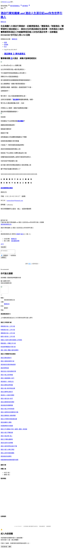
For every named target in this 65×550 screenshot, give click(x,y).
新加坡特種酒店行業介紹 (8, 346)
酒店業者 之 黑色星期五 (14, 54)
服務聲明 (48, 526)
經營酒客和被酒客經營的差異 (9, 459)
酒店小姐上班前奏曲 (7, 374)
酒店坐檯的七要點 (6, 422)
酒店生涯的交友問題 (7, 442)
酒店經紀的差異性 (6, 456)
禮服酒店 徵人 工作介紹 (8, 333)
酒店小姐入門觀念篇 (7, 432)
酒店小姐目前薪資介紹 (7, 361)
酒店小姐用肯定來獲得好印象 (9, 412)
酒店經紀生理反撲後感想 (8, 364)
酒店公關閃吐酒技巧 (7, 391)
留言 (22, 234)
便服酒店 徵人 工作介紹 (8, 326)
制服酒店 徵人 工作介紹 (8, 329)
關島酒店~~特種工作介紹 (8, 343)
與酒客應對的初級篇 (7, 425)
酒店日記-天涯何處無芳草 (8, 371)
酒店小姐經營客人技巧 (7, 378)
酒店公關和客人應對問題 (8, 415)
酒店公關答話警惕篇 (7, 385)
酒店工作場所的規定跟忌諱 (9, 419)
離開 (10, 546)
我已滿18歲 (4, 546)
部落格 (6, 44)
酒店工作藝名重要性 (7, 439)
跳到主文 (3, 22)
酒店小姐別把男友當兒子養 (9, 446)
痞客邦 (18, 234)
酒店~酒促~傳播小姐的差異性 (9, 350)
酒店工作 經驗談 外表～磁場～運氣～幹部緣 (14, 429)
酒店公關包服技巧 (6, 357)
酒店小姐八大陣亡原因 (7, 449)
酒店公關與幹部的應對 (7, 402)
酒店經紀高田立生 (6, 224)
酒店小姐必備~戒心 (6, 436)
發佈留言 (3, 257)
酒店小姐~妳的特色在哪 (8, 388)
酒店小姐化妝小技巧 (7, 398)
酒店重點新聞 (15, 241)
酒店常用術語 (5, 368)
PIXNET (20, 526)
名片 (5, 46)
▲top (2, 244)
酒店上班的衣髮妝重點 (7, 453)
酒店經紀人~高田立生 (7, 381)
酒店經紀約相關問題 (7, 405)
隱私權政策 (42, 526)
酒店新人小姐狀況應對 (7, 395)
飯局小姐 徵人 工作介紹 (8, 336)
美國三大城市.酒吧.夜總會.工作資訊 (11, 340)
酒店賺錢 (20, 121)
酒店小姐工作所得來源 (7, 408)
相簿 (5, 42)
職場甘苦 (14, 39)
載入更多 (3, 247)
